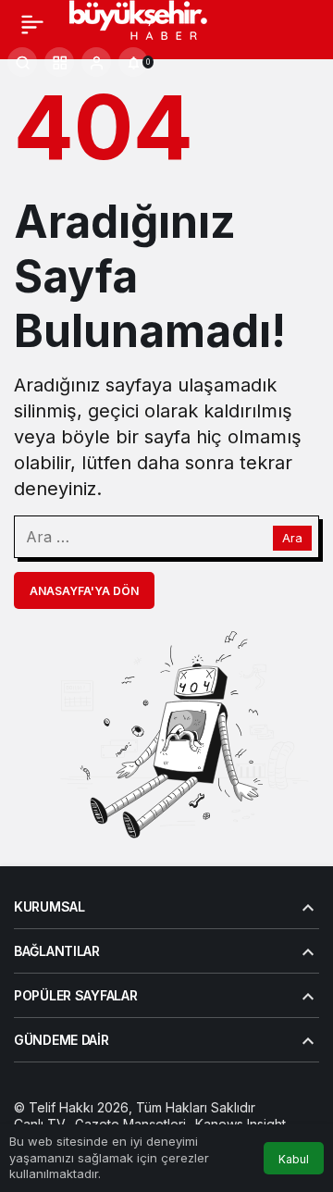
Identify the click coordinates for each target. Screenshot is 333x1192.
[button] (59, 62)
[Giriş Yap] (96, 62)
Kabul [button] (293, 1159)
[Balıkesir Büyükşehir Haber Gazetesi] (155, 22)
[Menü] (32, 24)
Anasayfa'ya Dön (84, 591)
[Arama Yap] (22, 62)
